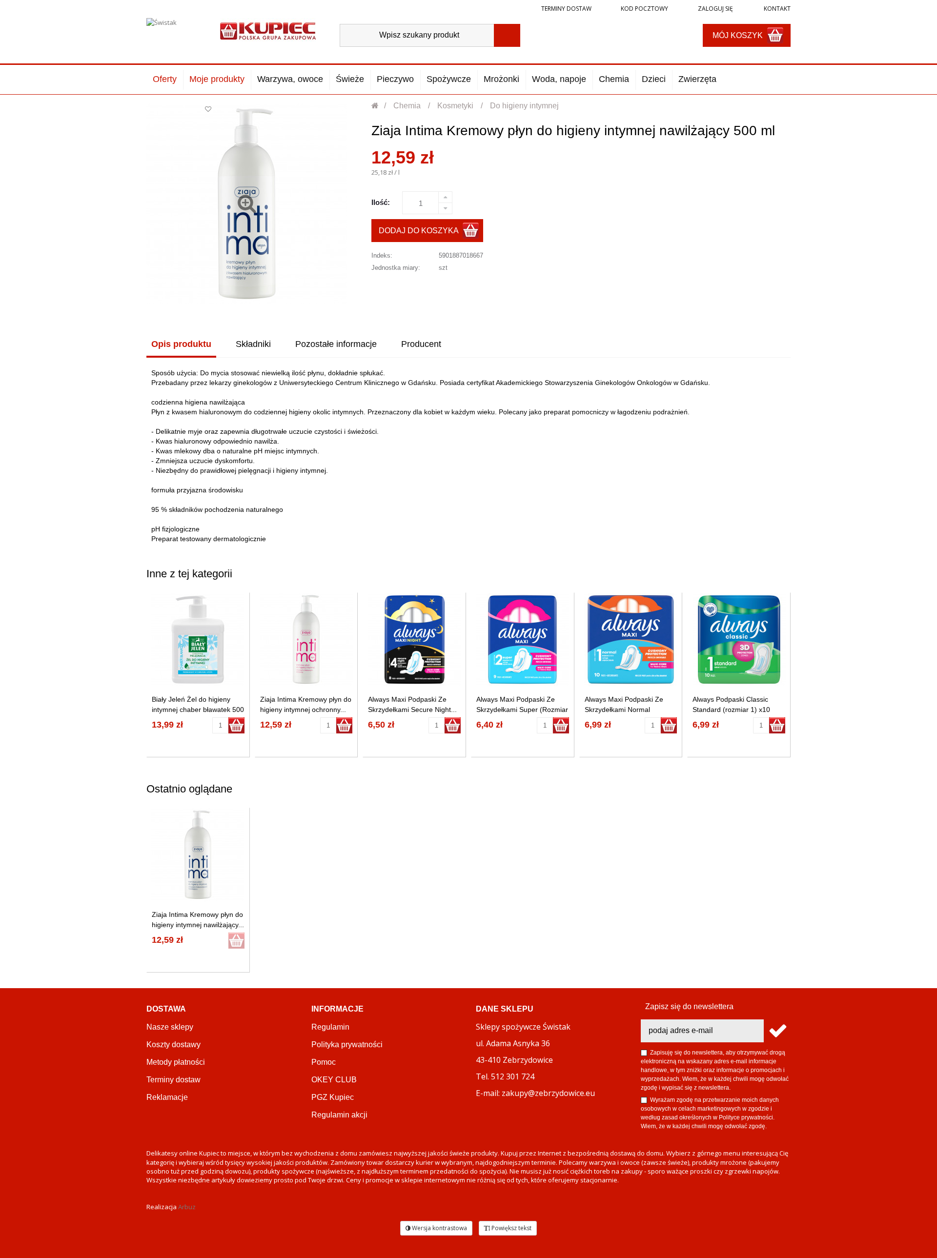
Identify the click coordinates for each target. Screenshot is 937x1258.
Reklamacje (167, 1097)
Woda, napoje (559, 79)
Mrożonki (501, 79)
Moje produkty (216, 79)
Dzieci (654, 79)
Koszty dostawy (173, 1044)
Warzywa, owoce (290, 79)
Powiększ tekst (510, 1228)
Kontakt (776, 8)
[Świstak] (175, 32)
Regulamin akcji (339, 1115)
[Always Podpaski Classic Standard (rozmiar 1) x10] (739, 639)
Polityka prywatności (347, 1044)
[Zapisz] (777, 1030)
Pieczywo (395, 79)
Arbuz (187, 1206)
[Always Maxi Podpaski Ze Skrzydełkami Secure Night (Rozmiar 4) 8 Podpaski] (414, 639)
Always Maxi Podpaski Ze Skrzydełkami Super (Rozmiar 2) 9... (522, 709)
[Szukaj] (507, 35)
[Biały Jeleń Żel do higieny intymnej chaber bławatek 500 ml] (197, 639)
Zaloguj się (714, 8)
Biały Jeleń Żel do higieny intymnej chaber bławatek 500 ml (198, 709)
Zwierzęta (697, 79)
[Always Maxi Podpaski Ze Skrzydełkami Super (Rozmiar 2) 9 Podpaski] (522, 639)
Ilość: (380, 202)
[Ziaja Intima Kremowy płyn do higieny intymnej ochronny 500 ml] (306, 639)
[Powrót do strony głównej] (375, 105)
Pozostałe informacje (336, 344)
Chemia (614, 79)
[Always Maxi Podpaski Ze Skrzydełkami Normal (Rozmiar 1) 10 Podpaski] (630, 639)
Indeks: (381, 255)
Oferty (165, 79)
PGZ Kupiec (332, 1097)
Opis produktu (181, 344)
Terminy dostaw (566, 8)
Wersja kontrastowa (438, 1228)
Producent (421, 344)
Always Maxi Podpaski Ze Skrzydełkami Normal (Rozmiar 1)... (624, 709)
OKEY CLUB (334, 1079)
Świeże (350, 79)
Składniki (253, 344)
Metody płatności (175, 1062)
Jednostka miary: (395, 267)
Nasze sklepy (169, 1027)
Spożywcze (449, 79)
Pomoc (323, 1062)
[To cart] (236, 725)
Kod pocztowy (644, 8)
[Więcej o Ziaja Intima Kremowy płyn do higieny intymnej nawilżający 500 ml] (197, 854)
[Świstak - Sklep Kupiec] (268, 30)
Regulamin (330, 1027)
